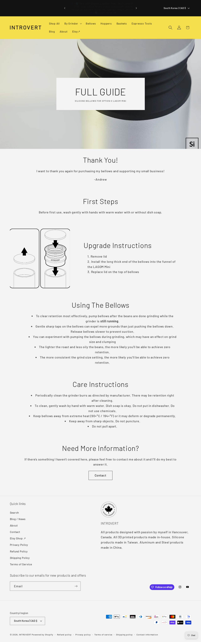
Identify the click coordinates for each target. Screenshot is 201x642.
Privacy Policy (19, 544)
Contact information (147, 634)
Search (14, 512)
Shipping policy (124, 634)
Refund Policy (19, 551)
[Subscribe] (76, 586)
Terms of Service (21, 564)
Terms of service (103, 634)
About (14, 525)
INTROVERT (25, 634)
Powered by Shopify (42, 634)
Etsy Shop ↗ (18, 538)
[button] (72, 23)
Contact (100, 475)
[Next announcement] (136, 8)
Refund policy (64, 634)
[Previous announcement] (64, 8)
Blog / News (18, 519)
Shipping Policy (20, 557)
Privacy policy (83, 634)
